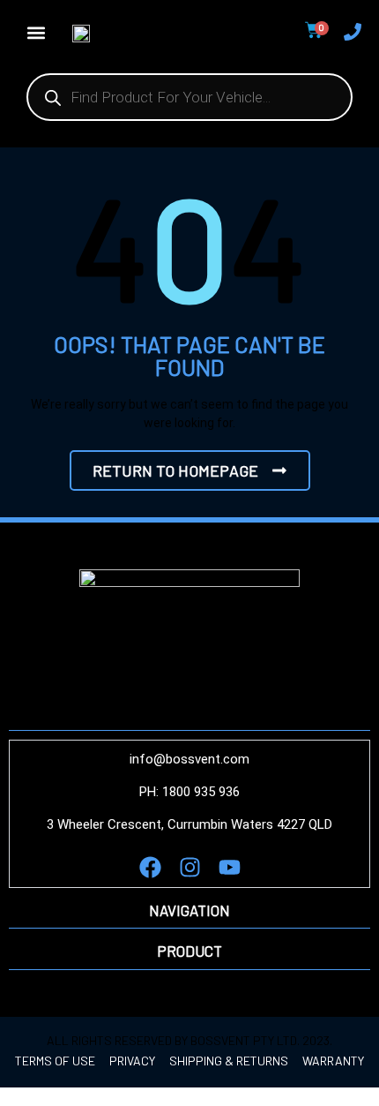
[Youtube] (230, 867)
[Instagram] (190, 867)
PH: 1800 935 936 (189, 792)
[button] (35, 32)
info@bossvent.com (189, 759)
